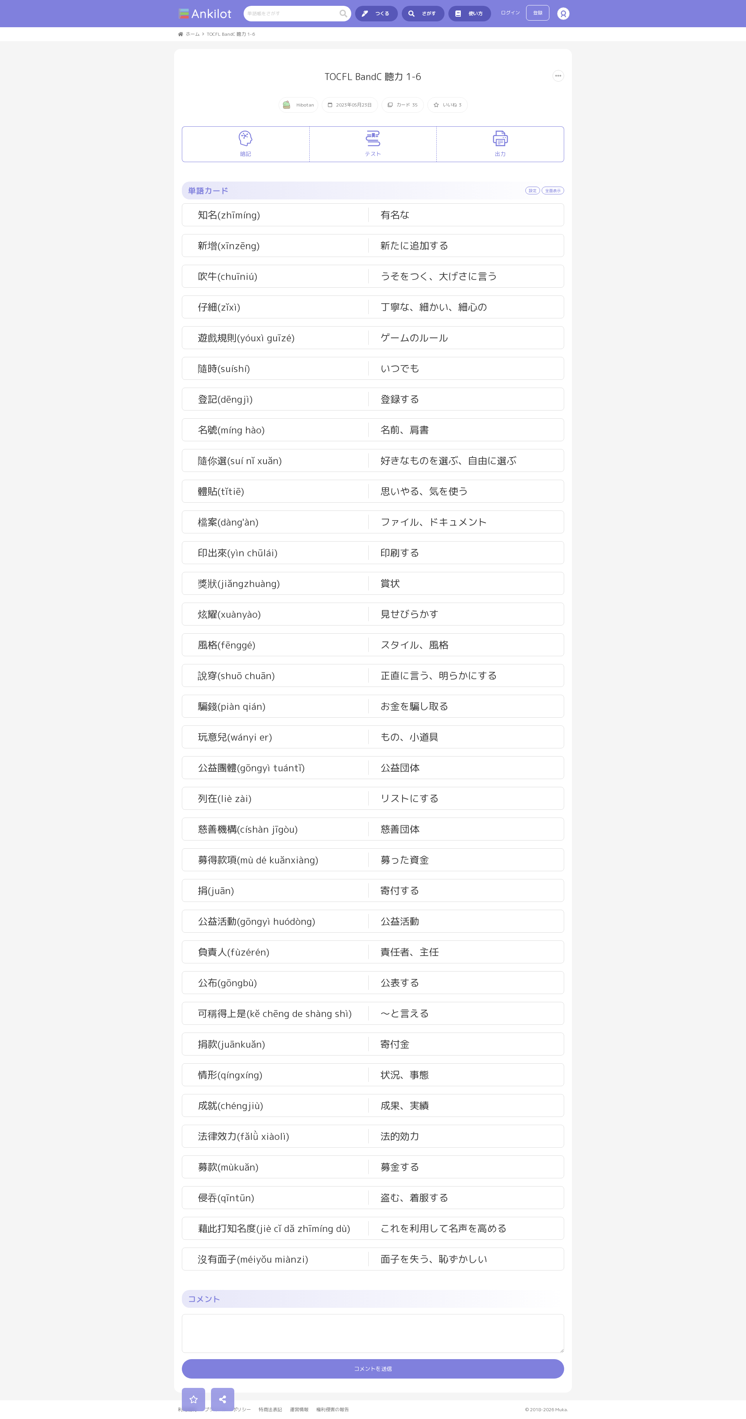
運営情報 (299, 1409)
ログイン (510, 12)
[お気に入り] (193, 1399)
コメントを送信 (373, 1368)
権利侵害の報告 (332, 1409)
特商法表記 (270, 1409)
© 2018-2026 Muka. (546, 1409)
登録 (537, 12)
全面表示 (553, 190)
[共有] (222, 1399)
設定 (533, 190)
